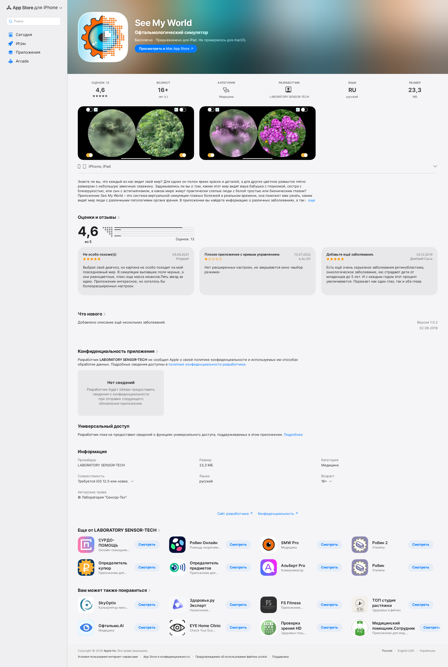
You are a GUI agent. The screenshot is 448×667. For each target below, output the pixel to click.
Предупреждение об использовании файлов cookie (231, 656)
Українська (427, 650)
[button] (33, 35)
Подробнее (293, 434)
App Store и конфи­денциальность (166, 656)
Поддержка (280, 656)
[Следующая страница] (442, 271)
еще (311, 200)
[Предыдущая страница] (72, 271)
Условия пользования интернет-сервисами (108, 656)
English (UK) (406, 650)
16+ (324, 481)
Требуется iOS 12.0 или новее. (103, 481)
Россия (387, 650)
